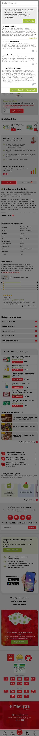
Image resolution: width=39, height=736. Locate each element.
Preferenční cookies (12, 55)
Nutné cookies (10, 26)
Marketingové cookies (13, 68)
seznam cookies (8, 17)
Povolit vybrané (17, 90)
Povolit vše (29, 21)
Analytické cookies (12, 42)
